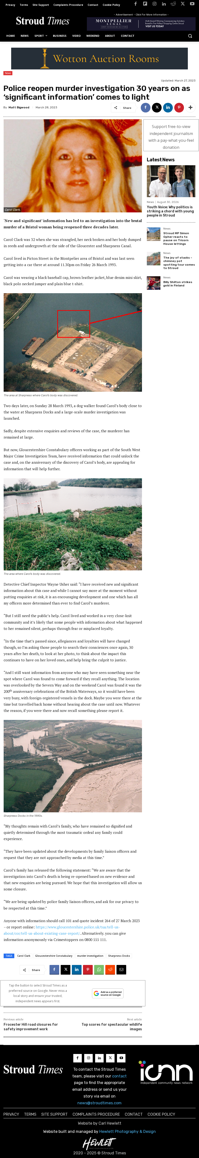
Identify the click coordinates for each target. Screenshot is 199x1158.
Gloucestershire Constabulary (53, 955)
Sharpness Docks (119, 955)
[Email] (121, 970)
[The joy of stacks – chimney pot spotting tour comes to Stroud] (153, 258)
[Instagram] (154, 4)
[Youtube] (192, 4)
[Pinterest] (179, 107)
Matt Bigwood (18, 107)
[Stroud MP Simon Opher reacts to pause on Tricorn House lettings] (153, 234)
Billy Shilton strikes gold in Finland (177, 283)
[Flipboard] (145, 4)
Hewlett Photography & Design (127, 1131)
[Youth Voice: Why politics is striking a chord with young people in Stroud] (171, 181)
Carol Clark (23, 955)
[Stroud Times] (42, 21)
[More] (190, 107)
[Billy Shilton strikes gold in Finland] (153, 283)
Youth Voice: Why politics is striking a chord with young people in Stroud (170, 211)
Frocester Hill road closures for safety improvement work (31, 1027)
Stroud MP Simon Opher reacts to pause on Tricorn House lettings (176, 238)
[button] (190, 36)
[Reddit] (173, 4)
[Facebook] (135, 4)
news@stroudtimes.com (99, 1103)
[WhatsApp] (99, 970)
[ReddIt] (110, 970)
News (8, 73)
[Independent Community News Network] (166, 1072)
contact (119, 1076)
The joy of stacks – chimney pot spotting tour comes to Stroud (179, 263)
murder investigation (90, 955)
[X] (182, 4)
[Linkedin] (163, 4)
